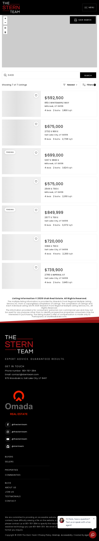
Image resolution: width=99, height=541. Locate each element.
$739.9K (52, 38)
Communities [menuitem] (13, 474)
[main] (49, 168)
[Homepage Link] (11, 7)
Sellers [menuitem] (9, 461)
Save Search (85, 20)
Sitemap (56, 535)
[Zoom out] (5, 22)
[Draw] (5, 28)
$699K (50, 44)
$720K (47, 41)
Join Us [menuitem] (9, 491)
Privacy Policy (45, 535)
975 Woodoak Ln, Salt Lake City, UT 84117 (26, 378)
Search (88, 75)
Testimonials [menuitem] (13, 496)
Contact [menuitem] (10, 500)
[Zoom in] (5, 18)
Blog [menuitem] (8, 482)
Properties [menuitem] (11, 469)
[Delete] (5, 32)
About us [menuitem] (10, 487)
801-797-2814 (29, 370)
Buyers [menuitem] (9, 456)
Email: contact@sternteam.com (22, 374)
